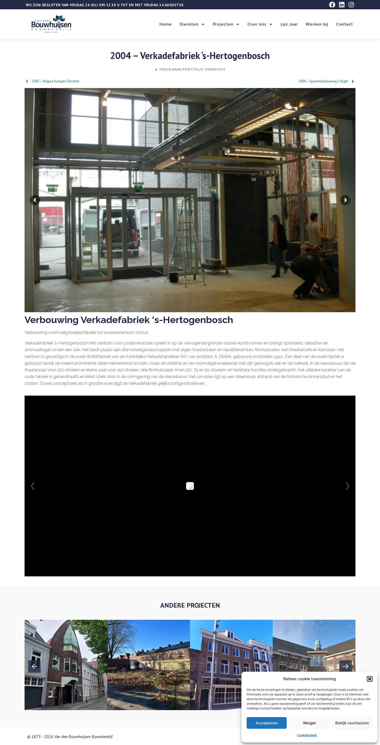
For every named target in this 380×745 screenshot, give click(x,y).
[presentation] (34, 666)
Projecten (223, 24)
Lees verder (63, 685)
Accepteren (267, 722)
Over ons (256, 24)
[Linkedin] (342, 5)
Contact (344, 24)
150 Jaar (289, 24)
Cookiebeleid (307, 735)
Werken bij (317, 24)
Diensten (189, 24)
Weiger (309, 722)
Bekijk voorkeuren (352, 722)
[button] (369, 678)
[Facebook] (332, 5)
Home (165, 24)
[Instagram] (351, 5)
